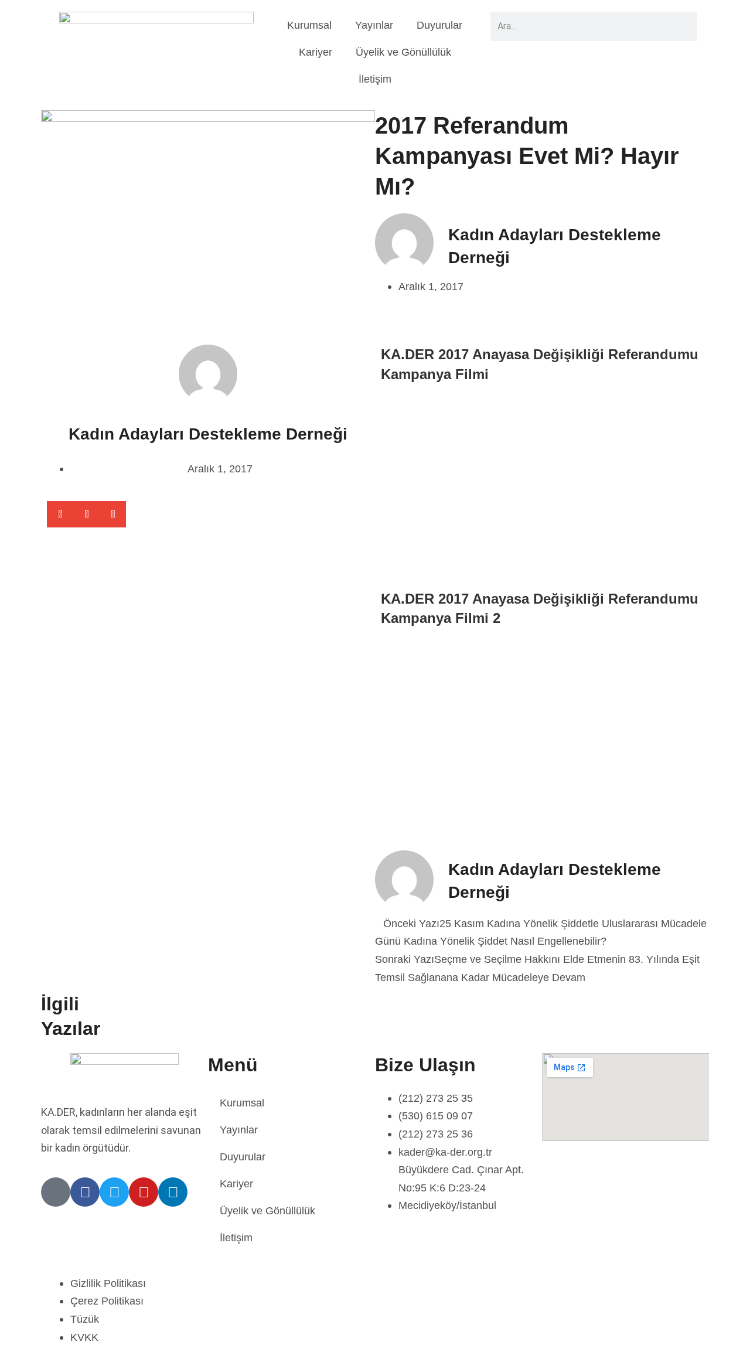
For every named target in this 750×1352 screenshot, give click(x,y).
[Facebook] (85, 1192)
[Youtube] (143, 1192)
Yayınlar (374, 25)
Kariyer (315, 52)
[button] (60, 514)
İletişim (375, 79)
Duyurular (439, 25)
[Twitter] (114, 1192)
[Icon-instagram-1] (55, 1192)
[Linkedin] (173, 1192)
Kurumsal (309, 25)
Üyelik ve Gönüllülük (403, 52)
